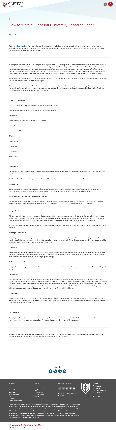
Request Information (40, 388)
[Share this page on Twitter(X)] (55, 371)
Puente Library (13, 390)
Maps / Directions (14, 394)
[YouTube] (66, 388)
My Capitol (12, 388)
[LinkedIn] (73, 388)
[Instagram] (70, 388)
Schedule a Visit (38, 392)
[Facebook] (59, 388)
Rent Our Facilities (39, 394)
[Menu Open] (110, 4)
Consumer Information (15, 400)
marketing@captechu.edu (31, 417)
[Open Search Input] (105, 4)
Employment (12, 398)
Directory (36, 396)
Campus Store (13, 392)
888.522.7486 (96, 396)
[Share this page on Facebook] (50, 371)
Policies (11, 396)
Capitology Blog (22, 19)
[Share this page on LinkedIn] (60, 371)
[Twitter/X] (63, 388)
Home (13, 19)
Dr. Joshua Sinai (22, 46)
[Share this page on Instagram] (64, 371)
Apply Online (37, 390)
